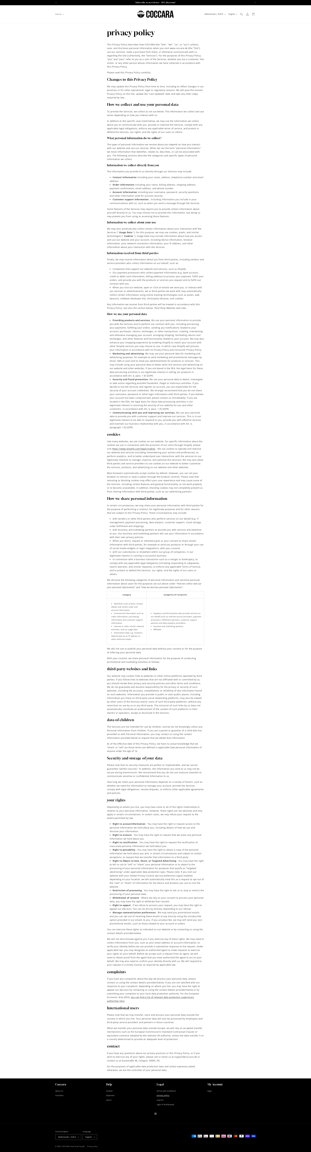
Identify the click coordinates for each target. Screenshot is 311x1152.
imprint (160, 1100)
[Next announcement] (255, 2)
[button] (59, 14)
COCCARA (65, 1146)
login (209, 1091)
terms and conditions (166, 1091)
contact (109, 1091)
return (109, 1100)
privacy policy (163, 1095)
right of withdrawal (165, 1104)
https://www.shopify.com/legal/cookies (133, 448)
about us (59, 1091)
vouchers (59, 1095)
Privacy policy (92, 1146)
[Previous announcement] (56, 2)
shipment (110, 1095)
